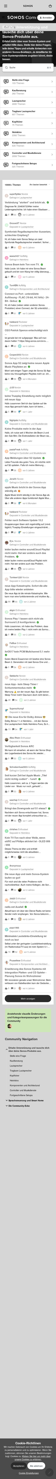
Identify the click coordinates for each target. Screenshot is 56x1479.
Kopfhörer (14, 1075)
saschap (13, 799)
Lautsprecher (16, 1065)
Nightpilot (14, 420)
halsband (14, 321)
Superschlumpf (17, 708)
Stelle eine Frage (18, 1055)
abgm (12, 610)
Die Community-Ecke (19, 1105)
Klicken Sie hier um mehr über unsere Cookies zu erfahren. (33, 1458)
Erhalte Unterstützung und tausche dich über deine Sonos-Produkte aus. (29, 1049)
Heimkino (14, 1080)
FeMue (13, 643)
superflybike (15, 193)
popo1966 (14, 927)
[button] (28, 1473)
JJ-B (12, 387)
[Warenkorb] (50, 6)
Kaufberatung (16, 1060)
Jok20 (12, 898)
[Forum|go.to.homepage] (19, 17)
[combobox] (28, 67)
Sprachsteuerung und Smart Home (26, 1100)
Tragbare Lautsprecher (21, 1070)
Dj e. (12, 540)
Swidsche (14, 675)
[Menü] (5, 5)
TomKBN (14, 285)
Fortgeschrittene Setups (21, 1095)
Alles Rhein (15, 737)
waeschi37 (15, 255)
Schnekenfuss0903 (19, 766)
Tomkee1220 (16, 577)
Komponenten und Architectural (25, 1085)
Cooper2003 (15, 354)
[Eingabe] (5, 67)
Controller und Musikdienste (23, 1090)
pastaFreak (15, 449)
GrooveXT (14, 223)
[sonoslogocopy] (28, 6)
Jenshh (13, 478)
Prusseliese (15, 960)
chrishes (13, 829)
